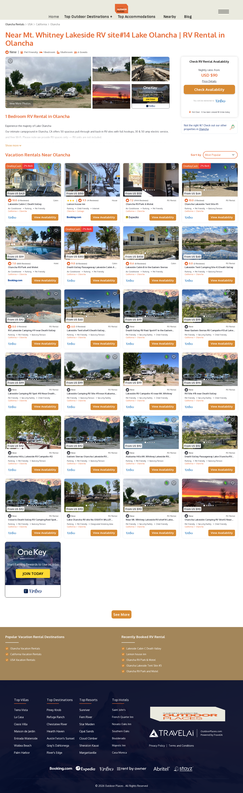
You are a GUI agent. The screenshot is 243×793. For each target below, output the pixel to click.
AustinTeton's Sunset (61, 738)
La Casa (19, 717)
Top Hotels (120, 700)
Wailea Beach (23, 745)
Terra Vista (21, 710)
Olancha (55, 24)
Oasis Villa (20, 724)
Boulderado (119, 738)
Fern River (85, 717)
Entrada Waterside (26, 738)
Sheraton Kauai (89, 745)
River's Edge (54, 752)
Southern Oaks (120, 731)
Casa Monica (119, 752)
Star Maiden (87, 724)
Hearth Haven (55, 731)
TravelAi (218, 734)
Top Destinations (60, 700)
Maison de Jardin (24, 731)
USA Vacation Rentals (22, 659)
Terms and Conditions (181, 745)
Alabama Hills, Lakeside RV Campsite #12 (30, 456)
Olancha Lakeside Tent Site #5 (201, 204)
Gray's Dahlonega (58, 745)
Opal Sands (86, 731)
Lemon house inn (76, 204)
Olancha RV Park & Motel (139, 204)
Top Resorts (88, 700)
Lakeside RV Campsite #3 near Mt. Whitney (149, 393)
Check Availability (209, 89)
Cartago (80, 211)
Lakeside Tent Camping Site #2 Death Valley (209, 267)
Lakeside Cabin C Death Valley (24, 204)
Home (54, 16)
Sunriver (85, 710)
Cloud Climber (88, 738)
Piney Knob (54, 710)
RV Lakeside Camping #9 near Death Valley (32, 330)
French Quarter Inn (122, 716)
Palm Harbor (22, 752)
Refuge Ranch (56, 717)
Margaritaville (88, 752)
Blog (188, 16)
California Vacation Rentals (25, 654)
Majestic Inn (119, 745)
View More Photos (20, 103)
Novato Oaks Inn (121, 724)
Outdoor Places (114, 785)
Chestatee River (57, 724)
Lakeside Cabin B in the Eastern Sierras (147, 267)
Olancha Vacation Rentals (25, 648)
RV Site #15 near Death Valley (200, 393)
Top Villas (21, 700)
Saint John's (119, 709)
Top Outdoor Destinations (86, 16)
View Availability (45, 217)
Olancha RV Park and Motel (23, 267)
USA (30, 24)
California (41, 24)
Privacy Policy (157, 745)
